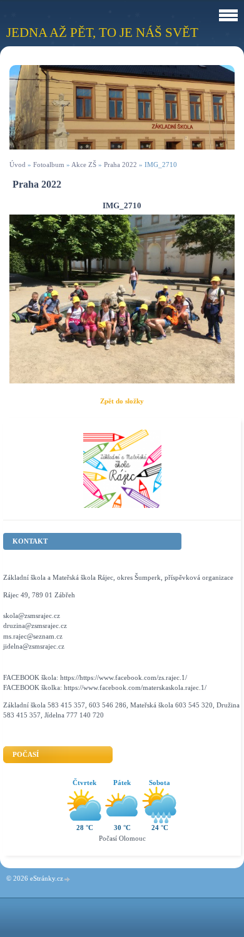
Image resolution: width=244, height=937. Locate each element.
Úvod (17, 164)
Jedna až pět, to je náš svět (102, 32)
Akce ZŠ (83, 164)
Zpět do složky (122, 401)
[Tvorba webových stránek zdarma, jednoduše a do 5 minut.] (67, 879)
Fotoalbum (48, 164)
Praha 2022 (120, 164)
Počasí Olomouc (122, 838)
